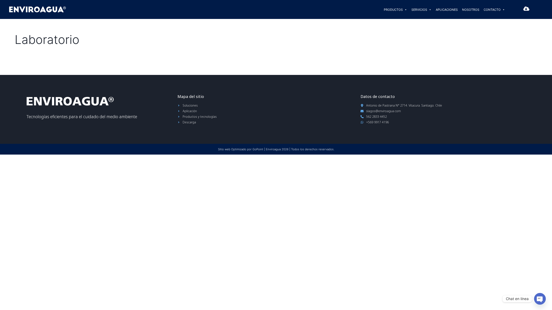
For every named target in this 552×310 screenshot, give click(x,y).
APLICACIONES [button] (447, 9)
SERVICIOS (419, 9)
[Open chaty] (540, 299)
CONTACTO (492, 9)
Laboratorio (47, 39)
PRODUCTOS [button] (393, 9)
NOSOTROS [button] (470, 9)
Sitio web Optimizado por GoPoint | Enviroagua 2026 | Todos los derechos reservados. (276, 149)
